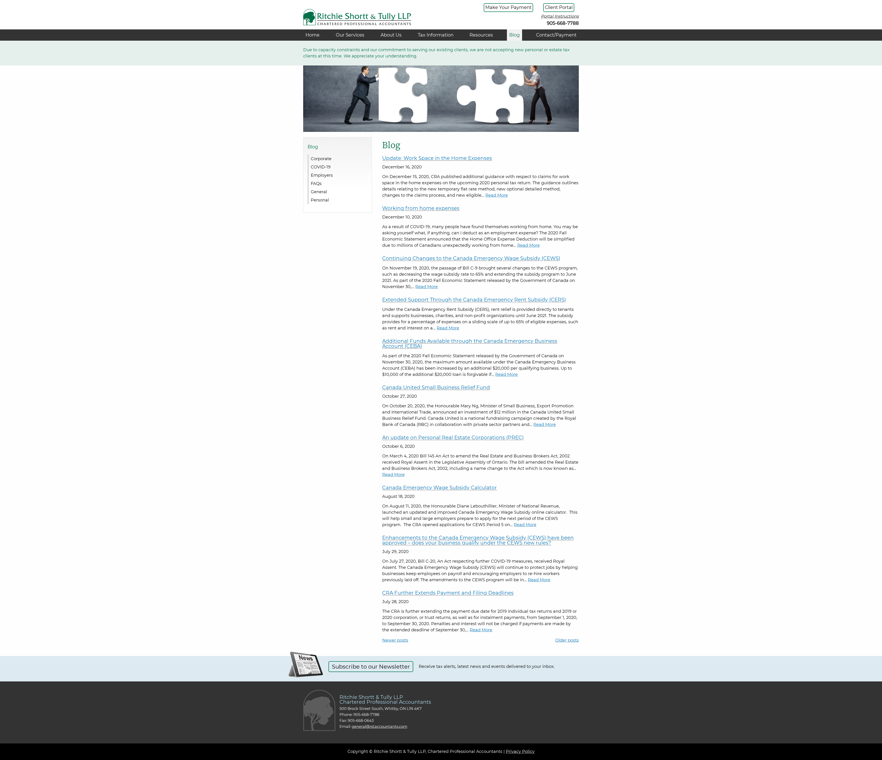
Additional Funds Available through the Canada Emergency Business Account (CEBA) (469, 343)
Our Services (350, 35)
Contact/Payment (556, 35)
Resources (481, 35)
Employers (322, 175)
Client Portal (559, 7)
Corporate (321, 158)
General (319, 191)
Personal (320, 199)
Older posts (567, 640)
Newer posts (395, 640)
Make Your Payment (508, 7)
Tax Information (435, 35)
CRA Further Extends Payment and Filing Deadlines (448, 593)
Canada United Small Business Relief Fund (436, 387)
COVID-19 (321, 166)
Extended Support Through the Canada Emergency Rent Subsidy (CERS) (474, 300)
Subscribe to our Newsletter (371, 666)
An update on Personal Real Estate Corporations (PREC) (453, 437)
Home (312, 35)
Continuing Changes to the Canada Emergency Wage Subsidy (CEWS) (471, 258)
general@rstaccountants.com (379, 726)
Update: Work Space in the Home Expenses (437, 158)
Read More (496, 195)
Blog (514, 35)
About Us (391, 35)
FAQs (316, 183)
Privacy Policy (520, 751)
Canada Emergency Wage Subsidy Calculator (439, 488)
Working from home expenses (420, 208)
